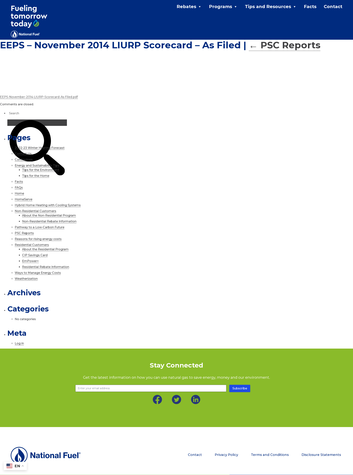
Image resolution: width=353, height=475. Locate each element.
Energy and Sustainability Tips (37, 165)
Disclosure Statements (321, 454)
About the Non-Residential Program (49, 215)
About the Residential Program (45, 249)
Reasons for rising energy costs (38, 239)
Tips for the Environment (40, 170)
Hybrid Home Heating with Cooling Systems (48, 205)
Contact (333, 6)
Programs (220, 6)
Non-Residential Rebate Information (49, 221)
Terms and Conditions (270, 454)
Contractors (24, 159)
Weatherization (26, 278)
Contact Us (23, 153)
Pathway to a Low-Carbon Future (39, 227)
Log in (19, 343)
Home (19, 193)
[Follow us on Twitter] (176, 399)
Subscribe (239, 388)
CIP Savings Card (35, 255)
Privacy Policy (226, 454)
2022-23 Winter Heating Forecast (40, 148)
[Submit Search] (37, 122)
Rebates (186, 6)
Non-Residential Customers (35, 211)
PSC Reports (284, 45)
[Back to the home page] (48, 455)
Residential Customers (32, 245)
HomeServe (23, 199)
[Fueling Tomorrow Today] (29, 21)
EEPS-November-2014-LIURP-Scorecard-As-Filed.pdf (39, 97)
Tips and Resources (268, 6)
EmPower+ (30, 261)
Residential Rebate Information (45, 267)
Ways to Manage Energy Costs (38, 273)
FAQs (19, 187)
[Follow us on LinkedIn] (195, 399)
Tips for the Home (35, 176)
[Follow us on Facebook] (157, 399)
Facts (310, 6)
